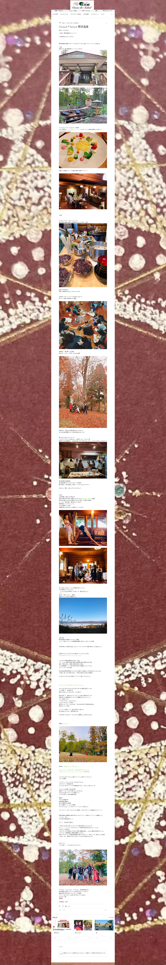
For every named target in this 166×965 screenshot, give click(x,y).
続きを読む (103, 14)
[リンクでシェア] (69, 906)
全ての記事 (55, 14)
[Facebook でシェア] (59, 906)
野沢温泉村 (61, 901)
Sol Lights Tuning (64, 14)
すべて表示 (111, 917)
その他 (66, 901)
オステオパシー (95, 14)
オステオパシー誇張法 (76, 14)
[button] (111, 14)
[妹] (104, 925)
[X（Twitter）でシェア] (62, 906)
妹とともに (78, 932)
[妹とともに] (83, 925)
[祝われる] (62, 925)
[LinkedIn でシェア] (66, 906)
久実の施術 (86, 14)
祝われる (56, 932)
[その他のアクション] (106, 23)
